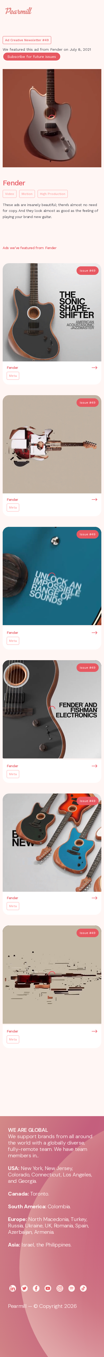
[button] (91, 11)
